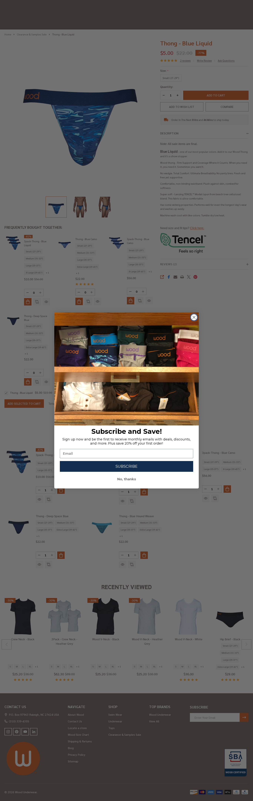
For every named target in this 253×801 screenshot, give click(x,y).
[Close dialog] (194, 317)
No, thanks (126, 479)
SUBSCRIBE (126, 466)
